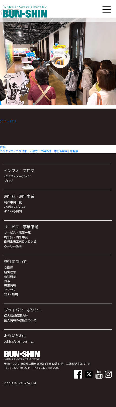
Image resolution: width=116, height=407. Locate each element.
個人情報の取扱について (20, 320)
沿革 (7, 281)
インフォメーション (17, 176)
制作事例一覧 (13, 202)
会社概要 (10, 276)
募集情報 (10, 285)
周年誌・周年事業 (16, 237)
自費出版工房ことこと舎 (20, 241)
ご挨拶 (8, 267)
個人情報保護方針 (16, 316)
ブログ (8, 181)
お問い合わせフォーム (19, 342)
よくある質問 (13, 211)
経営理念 (10, 272)
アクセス (10, 290)
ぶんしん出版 (13, 246)
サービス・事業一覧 (17, 232)
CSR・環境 (11, 294)
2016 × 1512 (8, 121)
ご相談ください (14, 207)
